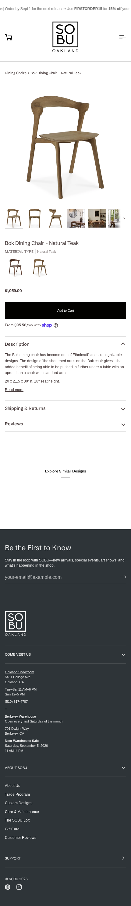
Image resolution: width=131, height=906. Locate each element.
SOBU (13, 879)
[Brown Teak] (17, 269)
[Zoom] (65, 147)
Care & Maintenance (22, 812)
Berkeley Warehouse (20, 716)
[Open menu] (117, 37)
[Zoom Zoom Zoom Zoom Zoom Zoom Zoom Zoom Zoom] (65, 147)
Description (17, 344)
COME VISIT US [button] (18, 654)
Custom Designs (18, 803)
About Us (12, 786)
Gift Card (12, 829)
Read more (14, 390)
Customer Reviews (20, 837)
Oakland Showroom (19, 672)
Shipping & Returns (25, 408)
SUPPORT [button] (13, 858)
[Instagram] (19, 887)
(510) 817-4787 (16, 701)
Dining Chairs (16, 73)
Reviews (14, 424)
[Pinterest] (7, 887)
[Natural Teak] (40, 269)
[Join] (121, 577)
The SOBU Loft (17, 820)
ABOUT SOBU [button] (16, 768)
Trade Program (17, 794)
